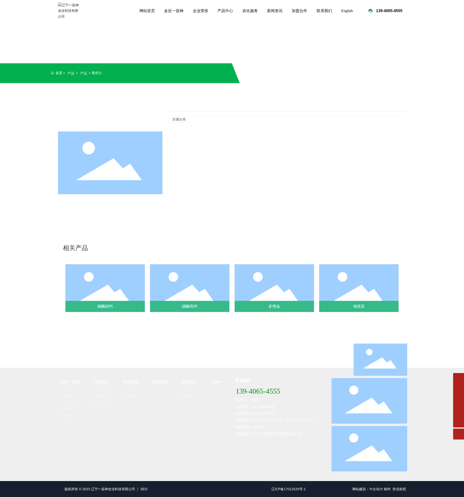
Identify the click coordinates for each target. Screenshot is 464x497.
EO (145, 489)
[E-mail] (458, 400)
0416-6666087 (264, 413)
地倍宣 (359, 306)
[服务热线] (458, 378)
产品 (70, 73)
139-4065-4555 (258, 391)
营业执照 (399, 489)
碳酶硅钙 (105, 306)
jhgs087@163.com (299, 420)
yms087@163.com (267, 420)
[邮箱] (458, 411)
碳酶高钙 (189, 306)
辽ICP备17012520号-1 (288, 489)
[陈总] (458, 389)
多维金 (274, 306)
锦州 (387, 489)
